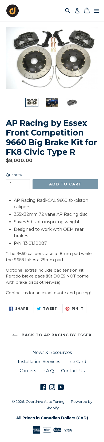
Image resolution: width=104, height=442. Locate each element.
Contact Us (73, 370)
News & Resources (52, 352)
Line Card (76, 361)
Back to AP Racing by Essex (56, 335)
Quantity (14, 175)
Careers (28, 370)
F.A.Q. (48, 370)
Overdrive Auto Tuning (45, 401)
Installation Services (39, 361)
